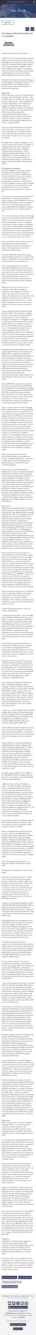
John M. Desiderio (25, 1277)
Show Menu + (7, 22)
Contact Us (18, 1329)
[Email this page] (32, 29)
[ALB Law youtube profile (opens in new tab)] (9, 1303)
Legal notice (21, 1313)
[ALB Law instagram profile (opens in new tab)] (18, 1303)
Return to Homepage (18, 1324)
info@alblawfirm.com (11, 1313)
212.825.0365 (21, 1317)
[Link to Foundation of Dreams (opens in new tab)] (18, 1307)
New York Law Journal (10, 1287)
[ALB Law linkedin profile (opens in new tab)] (26, 1303)
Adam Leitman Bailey (9, 1277)
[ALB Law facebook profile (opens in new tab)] (22, 1303)
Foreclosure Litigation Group (12, 1282)
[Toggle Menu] (34, 2)
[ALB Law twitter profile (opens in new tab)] (13, 1303)
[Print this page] (27, 29)
